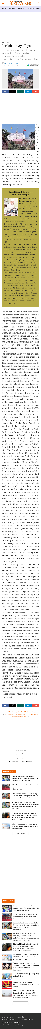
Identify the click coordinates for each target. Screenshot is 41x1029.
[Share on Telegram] (28, 91)
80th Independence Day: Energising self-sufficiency (26, 975)
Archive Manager (11, 63)
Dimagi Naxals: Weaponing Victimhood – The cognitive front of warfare (26, 984)
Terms (11, 1017)
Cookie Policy (20, 1017)
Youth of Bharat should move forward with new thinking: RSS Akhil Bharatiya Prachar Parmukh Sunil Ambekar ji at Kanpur (25, 994)
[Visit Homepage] (20, 3)
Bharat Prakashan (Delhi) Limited (11, 1023)
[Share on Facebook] (5, 91)
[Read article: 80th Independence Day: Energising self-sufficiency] (7, 976)
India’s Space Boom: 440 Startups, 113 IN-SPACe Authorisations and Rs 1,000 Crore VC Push (25, 826)
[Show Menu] (3, 3)
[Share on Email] (35, 91)
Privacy (4, 1017)
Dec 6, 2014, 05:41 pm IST (12, 66)
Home (4, 9)
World (21, 9)
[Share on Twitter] (12, 91)
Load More (20, 834)
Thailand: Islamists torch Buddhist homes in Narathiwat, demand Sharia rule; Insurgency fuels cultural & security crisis (24, 816)
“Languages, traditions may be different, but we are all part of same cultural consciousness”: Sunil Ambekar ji (26, 966)
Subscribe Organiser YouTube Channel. (20, 712)
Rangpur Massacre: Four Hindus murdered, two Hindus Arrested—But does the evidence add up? (25, 778)
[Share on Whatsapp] (20, 91)
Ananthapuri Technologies (17, 1025)
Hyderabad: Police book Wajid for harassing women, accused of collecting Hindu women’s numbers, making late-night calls (25, 805)
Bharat (12, 9)
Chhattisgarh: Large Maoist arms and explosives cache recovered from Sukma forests (25, 787)
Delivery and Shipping (26, 1020)
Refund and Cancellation (9, 1020)
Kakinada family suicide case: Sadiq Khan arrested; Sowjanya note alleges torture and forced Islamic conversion (25, 796)
